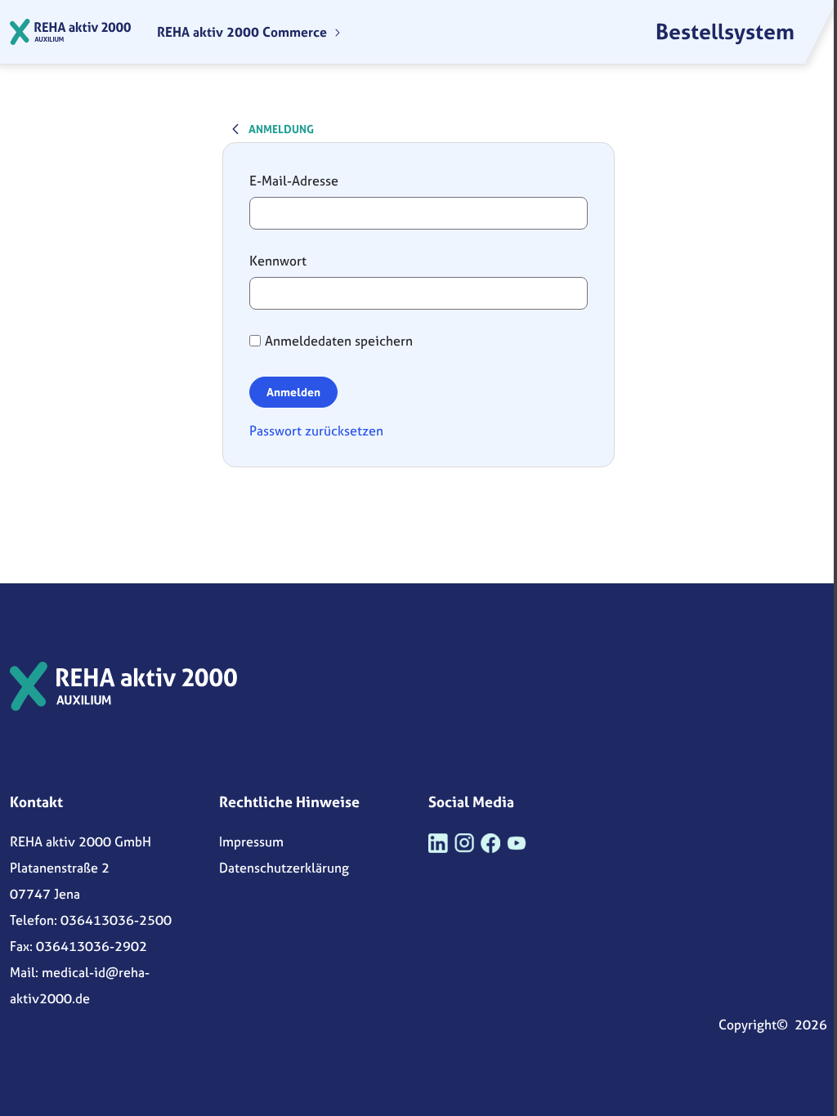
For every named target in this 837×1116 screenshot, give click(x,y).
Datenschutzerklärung (284, 868)
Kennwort (278, 261)
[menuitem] (249, 32)
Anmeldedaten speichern (339, 341)
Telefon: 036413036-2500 (91, 920)
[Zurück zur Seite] (235, 128)
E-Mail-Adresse (293, 181)
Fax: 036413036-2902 (78, 946)
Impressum (251, 841)
